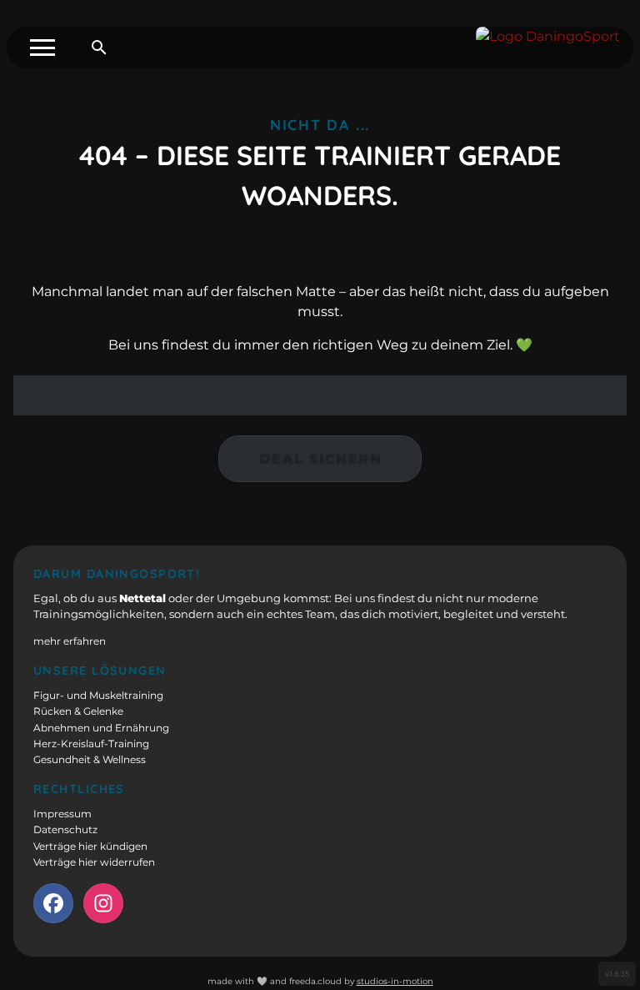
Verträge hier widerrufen (94, 862)
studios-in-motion (395, 981)
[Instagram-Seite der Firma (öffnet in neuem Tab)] (103, 903)
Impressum (62, 814)
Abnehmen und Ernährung (101, 728)
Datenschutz (65, 830)
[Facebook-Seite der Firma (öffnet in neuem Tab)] (53, 903)
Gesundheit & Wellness (89, 760)
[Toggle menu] (42, 47)
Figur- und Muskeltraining (98, 695)
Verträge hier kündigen (90, 846)
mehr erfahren (69, 641)
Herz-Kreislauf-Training (91, 744)
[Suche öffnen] (99, 47)
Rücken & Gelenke (78, 711)
